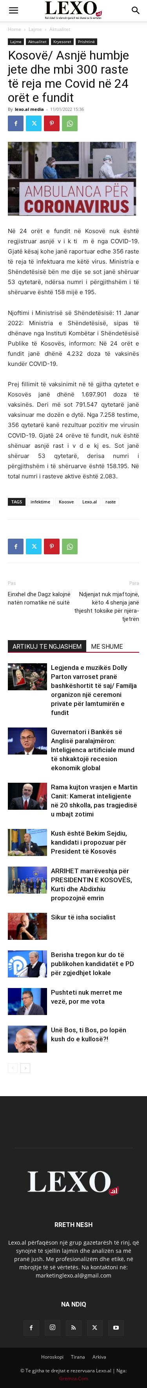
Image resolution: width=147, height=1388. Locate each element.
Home (14, 29)
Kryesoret (62, 41)
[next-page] (25, 1068)
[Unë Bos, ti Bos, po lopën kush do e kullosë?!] (27, 1039)
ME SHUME (107, 646)
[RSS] (74, 1328)
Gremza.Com (73, 1378)
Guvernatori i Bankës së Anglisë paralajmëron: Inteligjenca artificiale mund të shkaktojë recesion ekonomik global (92, 750)
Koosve (66, 502)
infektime (40, 502)
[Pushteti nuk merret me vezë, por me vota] (27, 1001)
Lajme (35, 29)
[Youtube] (116, 1328)
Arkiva (99, 1357)
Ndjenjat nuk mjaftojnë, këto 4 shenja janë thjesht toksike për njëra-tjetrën (106, 607)
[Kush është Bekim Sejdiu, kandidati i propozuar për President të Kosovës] (27, 842)
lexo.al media (29, 109)
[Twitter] (34, 123)
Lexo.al (89, 502)
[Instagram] (52, 1328)
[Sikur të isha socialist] (27, 926)
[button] (13, 10)
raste (110, 502)
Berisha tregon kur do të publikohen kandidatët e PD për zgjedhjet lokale (92, 964)
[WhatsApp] (70, 123)
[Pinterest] (52, 123)
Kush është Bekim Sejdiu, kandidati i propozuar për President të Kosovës (89, 842)
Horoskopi (52, 1357)
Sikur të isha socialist (83, 917)
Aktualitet (59, 29)
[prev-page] (13, 1068)
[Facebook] (16, 123)
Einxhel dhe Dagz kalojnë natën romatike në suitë (39, 598)
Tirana (78, 1357)
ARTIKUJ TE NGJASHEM (47, 646)
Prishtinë (86, 41)
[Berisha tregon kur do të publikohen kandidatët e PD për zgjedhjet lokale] (27, 963)
